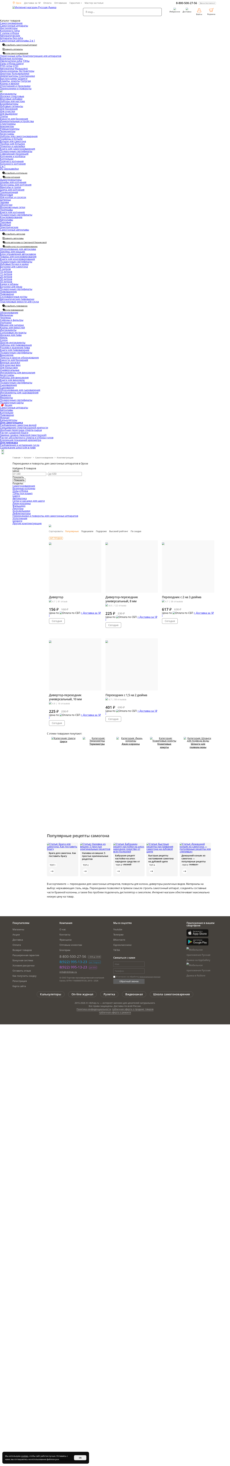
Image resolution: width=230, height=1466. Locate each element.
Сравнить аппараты (13, 49)
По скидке (136, 531)
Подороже (101, 531)
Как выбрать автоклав (14, 234)
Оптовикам (60, 2)
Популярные (72, 531)
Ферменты (6, 397)
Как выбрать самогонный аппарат (20, 44)
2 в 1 (2, 166)
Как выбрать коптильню (15, 173)
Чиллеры (5, 317)
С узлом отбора (9, 33)
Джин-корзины (9, 71)
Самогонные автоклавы (14, 229)
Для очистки (7, 111)
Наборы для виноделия (14, 377)
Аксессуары (7, 133)
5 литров (5, 269)
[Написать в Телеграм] (3, 450)
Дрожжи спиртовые (12, 96)
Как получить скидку (24, 975)
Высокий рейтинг (118, 531)
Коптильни (6, 158)
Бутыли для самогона (13, 141)
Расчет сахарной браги (14, 432)
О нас (62, 929)
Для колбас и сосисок (13, 197)
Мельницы (6, 315)
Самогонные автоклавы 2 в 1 (17, 40)
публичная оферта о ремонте (115, 1012)
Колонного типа (10, 30)
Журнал (4, 417)
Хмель (4, 337)
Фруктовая (6, 194)
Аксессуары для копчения (15, 184)
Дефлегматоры (9, 76)
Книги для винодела (12, 380)
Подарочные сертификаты (16, 151)
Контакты (64, 934)
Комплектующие (65, 457)
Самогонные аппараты (14, 25)
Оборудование (9, 312)
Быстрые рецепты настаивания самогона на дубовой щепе (161, 858)
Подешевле (87, 531)
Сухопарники (27, 76)
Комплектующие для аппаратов (42, 56)
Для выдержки (9, 113)
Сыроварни (7, 387)
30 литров (6, 279)
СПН (15, 66)
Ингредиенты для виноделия (17, 372)
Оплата (47, 2)
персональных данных (149, 976)
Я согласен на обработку (138, 976)
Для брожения (9, 108)
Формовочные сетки (12, 207)
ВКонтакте (119, 939)
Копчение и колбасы (12, 156)
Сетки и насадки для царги (29, 501)
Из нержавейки (9, 168)
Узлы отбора (8, 63)
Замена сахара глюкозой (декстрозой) (23, 435)
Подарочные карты (12, 402)
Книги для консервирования (17, 259)
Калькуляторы (8, 420)
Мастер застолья (94, 2)
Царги (20, 63)
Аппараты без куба (11, 38)
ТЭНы (26, 61)
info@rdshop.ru (68, 971)
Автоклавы (6, 219)
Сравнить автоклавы (13, 238)
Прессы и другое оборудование (19, 357)
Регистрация (20, 980)
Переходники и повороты (15, 88)
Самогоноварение (11, 23)
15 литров (6, 274)
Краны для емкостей (12, 327)
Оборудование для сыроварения (20, 390)
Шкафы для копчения (13, 182)
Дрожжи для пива (11, 335)
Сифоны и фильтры (11, 320)
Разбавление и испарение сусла (19, 445)
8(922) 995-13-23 (73, 961)
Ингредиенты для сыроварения (19, 392)
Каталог (28, 457)
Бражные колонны (11, 58)
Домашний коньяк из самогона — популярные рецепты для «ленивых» (193, 860)
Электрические (9, 227)
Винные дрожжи (10, 362)
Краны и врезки (9, 83)
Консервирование (11, 217)
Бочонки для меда (11, 286)
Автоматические (10, 35)
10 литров (6, 271)
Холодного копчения (13, 163)
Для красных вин (10, 365)
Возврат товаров (22, 950)
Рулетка (109, 994)
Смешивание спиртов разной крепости (24, 427)
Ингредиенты (8, 93)
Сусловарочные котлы (13, 296)
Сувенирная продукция (14, 153)
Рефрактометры (9, 128)
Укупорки (6, 322)
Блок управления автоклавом (18, 254)
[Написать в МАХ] (3, 453)
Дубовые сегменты (11, 106)
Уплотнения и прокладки (15, 86)
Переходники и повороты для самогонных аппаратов (45, 516)
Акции (8, 405)
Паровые (5, 222)
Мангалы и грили (10, 187)
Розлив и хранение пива (15, 347)
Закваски (5, 395)
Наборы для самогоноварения (19, 136)
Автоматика (7, 68)
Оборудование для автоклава (18, 249)
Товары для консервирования (18, 256)
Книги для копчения (12, 212)
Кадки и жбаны (9, 284)
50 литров (6, 281)
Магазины (18, 929)
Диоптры (5, 73)
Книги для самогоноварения (17, 148)
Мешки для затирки (12, 325)
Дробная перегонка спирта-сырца (21, 430)
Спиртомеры (8, 123)
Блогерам (64, 950)
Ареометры (7, 126)
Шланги (22, 78)
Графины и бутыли (11, 138)
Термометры (7, 131)
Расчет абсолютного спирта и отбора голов (26, 437)
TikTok (116, 950)
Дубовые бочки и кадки (14, 264)
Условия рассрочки (24, 965)
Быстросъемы (8, 78)
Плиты (4, 116)
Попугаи (25, 81)
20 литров (6, 276)
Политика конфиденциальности (94, 1009)
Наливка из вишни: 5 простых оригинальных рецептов (95, 856)
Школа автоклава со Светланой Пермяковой (25, 242)
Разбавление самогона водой (18, 425)
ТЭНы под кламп (23, 493)
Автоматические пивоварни (17, 299)
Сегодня (57, 621)
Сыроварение (8, 385)
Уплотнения (20, 518)
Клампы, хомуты (10, 81)
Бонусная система (23, 960)
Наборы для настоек (12, 101)
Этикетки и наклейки (12, 146)
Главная (17, 457)
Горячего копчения (12, 161)
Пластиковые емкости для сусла (19, 301)
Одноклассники (122, 944)
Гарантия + (75, 2)
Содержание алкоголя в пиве (18, 447)
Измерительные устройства (17, 121)
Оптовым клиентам (70, 944)
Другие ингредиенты (12, 342)
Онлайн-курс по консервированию (20, 246)
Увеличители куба (11, 61)
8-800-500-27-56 (186, 3)
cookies (24, 1456)
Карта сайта (19, 986)
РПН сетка (6, 66)
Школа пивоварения (13, 309)
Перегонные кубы (11, 56)
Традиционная (9, 192)
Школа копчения (11, 177)
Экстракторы (26, 71)
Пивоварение (8, 291)
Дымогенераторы (11, 179)
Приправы (6, 209)
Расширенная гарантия (26, 955)
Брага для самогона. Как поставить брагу (62, 854)
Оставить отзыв (22, 970)
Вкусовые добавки (11, 98)
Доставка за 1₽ (32, 2)
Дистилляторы (9, 28)
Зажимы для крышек (12, 251)
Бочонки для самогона (14, 266)
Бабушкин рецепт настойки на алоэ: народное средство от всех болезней (127, 860)
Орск (18, 2)
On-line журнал (82, 994)
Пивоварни (7, 294)
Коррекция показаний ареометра (20, 440)
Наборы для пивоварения (16, 345)
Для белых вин (9, 367)
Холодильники (20, 73)
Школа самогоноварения (15, 53)
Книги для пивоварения (14, 350)
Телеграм (118, 934)
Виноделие (6, 355)
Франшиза (65, 939)
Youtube (117, 929)
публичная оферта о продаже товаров (132, 1009)
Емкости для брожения (14, 118)
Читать (51, 871)
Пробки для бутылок (12, 143)
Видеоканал (134, 994)
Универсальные (9, 370)
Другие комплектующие (27, 523)
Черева (4, 202)
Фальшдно (21, 68)
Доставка (18, 939)
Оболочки (6, 204)
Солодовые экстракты (13, 332)
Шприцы (5, 199)
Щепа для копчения (12, 189)
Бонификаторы (9, 103)
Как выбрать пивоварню (15, 305)
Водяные (5, 224)
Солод (4, 340)
